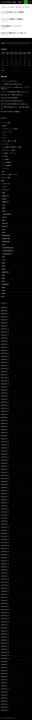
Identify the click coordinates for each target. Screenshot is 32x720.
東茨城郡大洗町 (6, 238)
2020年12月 (4, 405)
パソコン (4, 135)
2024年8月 (4, 341)
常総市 (3, 220)
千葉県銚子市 (5, 202)
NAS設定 (4, 125)
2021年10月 (4, 384)
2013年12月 (4, 652)
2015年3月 (4, 606)
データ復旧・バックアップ (9, 153)
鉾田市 (3, 287)
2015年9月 (4, 588)
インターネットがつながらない (9, 81)
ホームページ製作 (5, 177)
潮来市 (3, 263)
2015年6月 (4, 597)
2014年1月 (4, 649)
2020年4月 (4, 429)
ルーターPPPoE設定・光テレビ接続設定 (12, 12)
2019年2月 (4, 469)
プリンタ (4, 138)
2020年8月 (4, 417)
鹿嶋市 (3, 293)
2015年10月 (4, 585)
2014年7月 (4, 631)
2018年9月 (4, 484)
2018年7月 (4, 490)
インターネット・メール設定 (9, 128)
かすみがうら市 (6, 183)
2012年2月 (4, 704)
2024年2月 (4, 350)
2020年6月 (4, 423)
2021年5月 (4, 393)
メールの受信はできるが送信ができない (11, 84)
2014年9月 (4, 625)
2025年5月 (4, 329)
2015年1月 (4, 612)
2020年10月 (4, 411)
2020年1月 (4, 438)
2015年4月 (4, 603)
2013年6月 (4, 670)
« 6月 (2, 70)
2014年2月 (4, 646)
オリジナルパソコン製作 (8, 150)
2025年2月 (4, 332)
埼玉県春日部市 (7, 214)
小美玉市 (4, 217)
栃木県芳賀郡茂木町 (8, 250)
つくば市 (4, 186)
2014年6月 (4, 634)
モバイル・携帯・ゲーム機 (9, 141)
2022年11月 (4, 365)
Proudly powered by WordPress (8, 718)
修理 (3, 171)
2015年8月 (4, 591)
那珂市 (3, 281)
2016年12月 (4, 545)
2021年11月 (4, 381)
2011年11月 (4, 707)
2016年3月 (4, 570)
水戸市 (3, 260)
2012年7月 (4, 698)
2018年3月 (4, 503)
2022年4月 (4, 374)
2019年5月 (4, 463)
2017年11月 (4, 512)
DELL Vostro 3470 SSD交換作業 (9, 98)
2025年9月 (4, 320)
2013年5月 (4, 673)
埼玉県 (3, 211)
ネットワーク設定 (5, 122)
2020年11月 (4, 408)
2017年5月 (4, 530)
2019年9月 (4, 451)
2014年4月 (4, 640)
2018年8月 (4, 487)
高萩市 (3, 290)
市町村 (2, 180)
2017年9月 (4, 518)
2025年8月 (4, 323)
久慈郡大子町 (5, 196)
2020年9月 (4, 414)
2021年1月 (4, 402)
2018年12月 (4, 475)
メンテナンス (5, 168)
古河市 (3, 205)
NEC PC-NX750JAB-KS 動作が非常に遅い (12, 101)
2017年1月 (4, 542)
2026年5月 (4, 310)
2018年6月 (4, 493)
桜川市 (3, 257)
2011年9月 (4, 710)
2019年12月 (4, 442)
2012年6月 (4, 701)
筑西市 (3, 278)
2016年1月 (4, 576)
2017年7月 (4, 524)
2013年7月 (4, 667)
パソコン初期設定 (6, 162)
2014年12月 (4, 615)
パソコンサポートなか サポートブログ (12, 2)
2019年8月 (4, 454)
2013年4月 (4, 676)
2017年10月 (4, 515)
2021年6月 (4, 390)
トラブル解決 (5, 159)
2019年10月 (4, 448)
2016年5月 (4, 564)
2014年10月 (4, 621)
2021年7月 (4, 387)
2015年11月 (4, 582)
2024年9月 (4, 338)
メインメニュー (30, 2)
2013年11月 (4, 655)
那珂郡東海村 (5, 284)
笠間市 (3, 275)
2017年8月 (4, 521)
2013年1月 (4, 686)
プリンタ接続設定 (6, 165)
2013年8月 (4, 664)
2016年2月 (4, 573)
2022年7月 (4, 371)
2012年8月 (4, 695)
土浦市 (3, 208)
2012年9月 (4, 692)
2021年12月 (4, 377)
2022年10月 (4, 368)
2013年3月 (4, 679)
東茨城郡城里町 (6, 235)
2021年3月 (4, 396)
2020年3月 (4, 432)
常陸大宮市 (5, 223)
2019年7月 (4, 457)
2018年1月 (4, 506)
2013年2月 (4, 682)
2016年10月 (4, 551)
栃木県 (3, 244)
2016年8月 (4, 557)
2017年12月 (4, 509)
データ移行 (5, 156)
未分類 (2, 296)
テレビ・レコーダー (7, 132)
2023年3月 (4, 362)
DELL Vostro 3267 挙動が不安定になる (11, 94)
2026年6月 (4, 307)
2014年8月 (4, 628)
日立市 (3, 229)
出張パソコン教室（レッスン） (10, 174)
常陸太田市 (5, 226)
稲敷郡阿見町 (5, 272)
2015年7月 (4, 594)
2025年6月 (4, 326)
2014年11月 (4, 618)
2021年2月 (4, 399)
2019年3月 (4, 466)
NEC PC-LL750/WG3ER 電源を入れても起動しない (14, 104)
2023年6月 (4, 359)
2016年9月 (4, 554)
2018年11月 (4, 478)
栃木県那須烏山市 (7, 254)
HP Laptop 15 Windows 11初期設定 (10, 111)
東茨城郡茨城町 (6, 241)
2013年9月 (4, 661)
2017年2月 (4, 539)
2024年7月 (4, 344)
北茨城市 (4, 199)
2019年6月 (4, 460)
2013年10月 (4, 658)
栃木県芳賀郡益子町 (8, 247)
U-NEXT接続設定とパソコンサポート (11, 26)
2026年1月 (4, 316)
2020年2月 (4, 435)
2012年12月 (4, 689)
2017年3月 (4, 536)
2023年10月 (4, 356)
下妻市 (3, 193)
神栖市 (3, 269)
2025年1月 (4, 335)
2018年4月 (4, 499)
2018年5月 (4, 496)
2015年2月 (4, 609)
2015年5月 (4, 600)
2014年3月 (4, 643)
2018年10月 (4, 481)
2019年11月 (4, 445)
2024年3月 (4, 347)
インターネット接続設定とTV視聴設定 (12, 19)
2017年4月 (4, 533)
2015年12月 (4, 579)
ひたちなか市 (5, 189)
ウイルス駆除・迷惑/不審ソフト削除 (11, 147)
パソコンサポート (5, 144)
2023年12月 (4, 353)
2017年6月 (4, 527)
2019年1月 (4, 472)
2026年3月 (4, 313)
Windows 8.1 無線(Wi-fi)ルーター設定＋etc (13, 33)
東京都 (3, 232)
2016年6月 (4, 560)
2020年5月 (4, 426)
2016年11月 (4, 548)
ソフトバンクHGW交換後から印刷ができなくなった (15, 91)
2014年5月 (4, 637)
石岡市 (3, 266)
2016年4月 (4, 567)
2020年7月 (4, 420)
